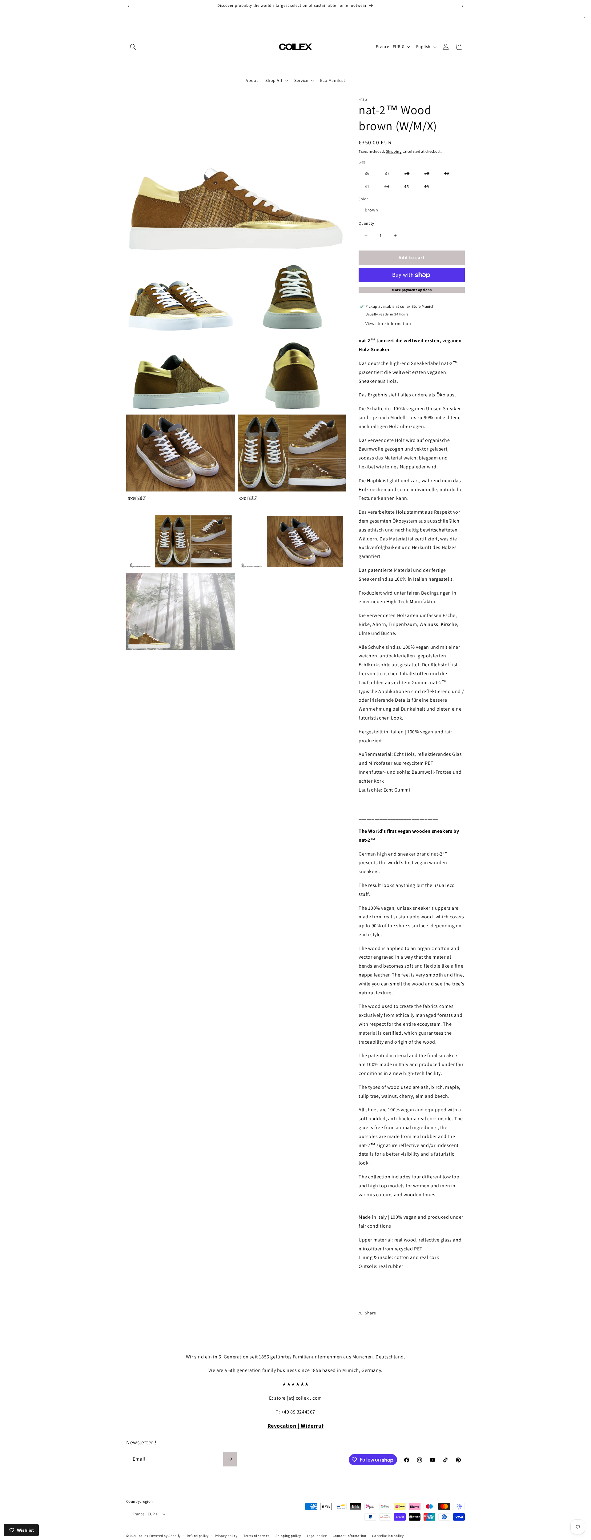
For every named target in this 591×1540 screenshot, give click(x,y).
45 (406, 186)
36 (367, 173)
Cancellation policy (388, 1535)
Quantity (366, 223)
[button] (133, 47)
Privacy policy (226, 1535)
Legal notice (317, 1535)
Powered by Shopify (165, 1536)
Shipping (394, 151)
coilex (143, 1536)
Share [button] (370, 1313)
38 (410, 174)
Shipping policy (288, 1535)
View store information (388, 323)
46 (429, 187)
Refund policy (198, 1535)
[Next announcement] (462, 6)
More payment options (412, 289)
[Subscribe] (230, 1459)
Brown (371, 210)
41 (367, 186)
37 (387, 173)
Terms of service (256, 1535)
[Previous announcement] (128, 6)
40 (449, 174)
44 (390, 187)
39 (430, 174)
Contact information (349, 1535)
